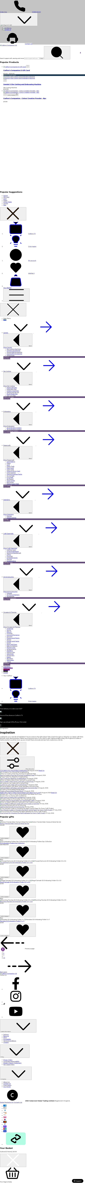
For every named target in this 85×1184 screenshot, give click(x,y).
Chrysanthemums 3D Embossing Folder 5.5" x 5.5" (16, 862)
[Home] (8, 45)
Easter (9, 657)
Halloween (10, 660)
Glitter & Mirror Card (13, 471)
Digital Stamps (11, 517)
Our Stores (7, 1087)
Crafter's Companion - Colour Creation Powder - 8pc (24, 98)
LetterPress (10, 355)
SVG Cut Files (11, 395)
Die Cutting (7, 371)
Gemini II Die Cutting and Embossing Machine (22, 84)
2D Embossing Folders (14, 428)
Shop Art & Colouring (10, 591)
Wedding (10, 651)
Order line (20, 12)
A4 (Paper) (10, 479)
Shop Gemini (7, 347)
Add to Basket (5, 838)
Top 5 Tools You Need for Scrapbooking (13, 778)
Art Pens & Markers (13, 595)
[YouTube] (15, 1017)
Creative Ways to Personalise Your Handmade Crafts (17, 800)
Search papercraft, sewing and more (12, 58)
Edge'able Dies (11, 389)
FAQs (5, 1038)
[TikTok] (4, 1004)
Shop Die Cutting (9, 386)
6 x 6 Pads (10, 477)
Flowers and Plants (13, 638)
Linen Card (10, 469)
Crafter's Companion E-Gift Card (16, 70)
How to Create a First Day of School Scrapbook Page (17, 775)
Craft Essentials (8, 533)
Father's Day (11, 652)
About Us (6, 1082)
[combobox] (31, 58)
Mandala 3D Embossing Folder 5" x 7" (12, 921)
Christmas (10, 628)
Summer (10, 633)
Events (5, 671)
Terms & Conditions (9, 1041)
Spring (5, 195)
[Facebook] (15, 989)
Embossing (7, 411)
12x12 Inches (11, 480)
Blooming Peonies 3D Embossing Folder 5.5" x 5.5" (16, 901)
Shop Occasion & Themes (11, 627)
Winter (9, 640)
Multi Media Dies (12, 394)
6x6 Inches (10, 482)
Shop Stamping (8, 514)
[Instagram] (15, 1002)
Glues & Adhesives (13, 551)
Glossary (6, 1042)
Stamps (9, 516)
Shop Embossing (8, 426)
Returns (6, 1036)
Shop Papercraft (8, 460)
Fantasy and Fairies (13, 641)
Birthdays (10, 658)
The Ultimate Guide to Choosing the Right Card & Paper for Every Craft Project (26, 810)
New (4, 320)
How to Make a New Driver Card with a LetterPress (17, 781)
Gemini (5, 203)
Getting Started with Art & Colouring (12, 807)
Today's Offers (8, 668)
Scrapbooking (11, 561)
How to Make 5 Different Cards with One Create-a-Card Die (19, 803)
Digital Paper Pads (13, 484)
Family (9, 643)
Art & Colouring (8, 577)
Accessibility (7, 1039)
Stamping (6, 500)
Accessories (10, 596)
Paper (5, 200)
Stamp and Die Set (13, 392)
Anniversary (10, 655)
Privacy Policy (7, 1060)
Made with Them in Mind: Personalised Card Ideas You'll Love (20, 792)
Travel (9, 662)
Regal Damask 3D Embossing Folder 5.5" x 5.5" (15, 882)
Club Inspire (7, 1085)
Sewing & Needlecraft (14, 553)
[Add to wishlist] (27, 66)
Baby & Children (12, 646)
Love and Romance (13, 635)
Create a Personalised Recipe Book (11, 791)
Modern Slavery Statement (12, 1063)
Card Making (11, 461)
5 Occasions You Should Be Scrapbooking (13, 770)
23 (4, 958)
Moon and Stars (12, 644)
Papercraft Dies (12, 387)
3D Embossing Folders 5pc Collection (12, 843)
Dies (4, 205)
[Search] (57, 52)
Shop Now (6, 358)
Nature (9, 632)
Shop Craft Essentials (10, 548)
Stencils (9, 559)
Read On (41, 770)
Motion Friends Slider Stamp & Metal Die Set (14, 823)
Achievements (11, 649)
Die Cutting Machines (14, 349)
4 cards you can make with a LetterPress (13, 785)
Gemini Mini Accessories (14, 354)
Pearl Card (10, 468)
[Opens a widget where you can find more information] (77, 1181)
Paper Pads (10, 466)
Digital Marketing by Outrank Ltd (11, 1102)
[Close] (13, 213)
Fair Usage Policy (9, 1064)
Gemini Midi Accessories (14, 352)
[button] (80, 52)
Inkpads (9, 593)
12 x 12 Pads (10, 476)
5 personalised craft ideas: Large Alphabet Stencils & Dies (18, 788)
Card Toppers (11, 473)
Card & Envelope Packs (14, 474)
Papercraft (7, 445)
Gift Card (6, 197)
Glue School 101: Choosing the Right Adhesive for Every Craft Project (22, 813)
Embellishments (12, 558)
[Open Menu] (16, 295)
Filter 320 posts (30, 769)
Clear (41, 58)
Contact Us (28, 44)
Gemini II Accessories (13, 350)
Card (4, 199)
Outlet (5, 673)
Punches (10, 556)
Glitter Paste (7, 202)
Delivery (6, 1034)
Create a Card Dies (13, 391)
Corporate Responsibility (11, 1061)
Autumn (9, 636)
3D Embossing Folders (14, 429)
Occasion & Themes (10, 612)
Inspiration (6, 666)
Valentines (10, 654)
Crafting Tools (11, 550)
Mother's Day (11, 647)
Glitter (9, 554)
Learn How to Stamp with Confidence (12, 797)
